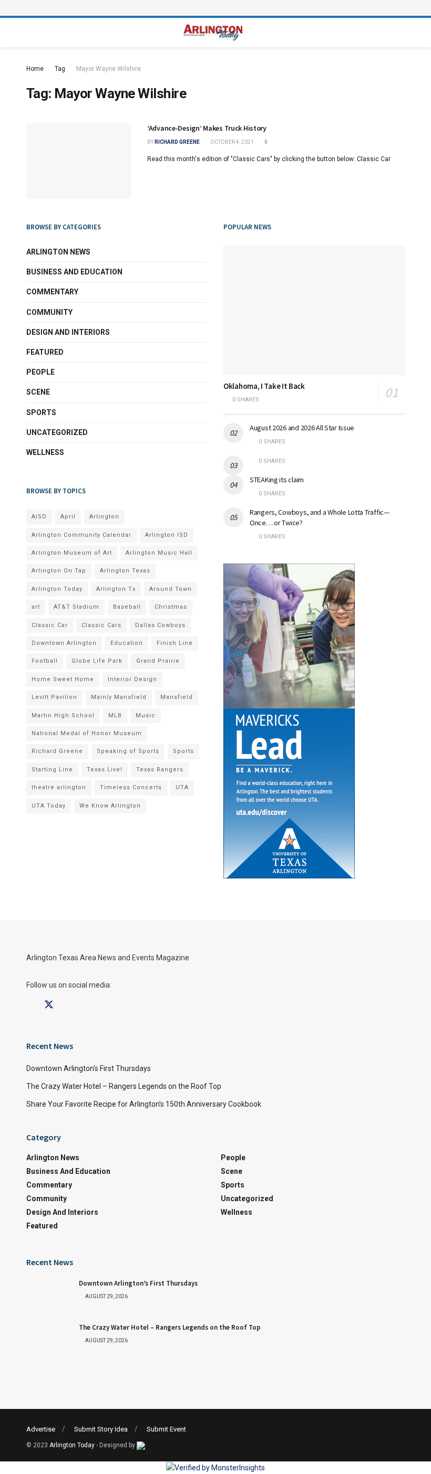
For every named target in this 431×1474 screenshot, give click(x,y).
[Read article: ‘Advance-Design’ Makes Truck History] (78, 160)
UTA (182, 787)
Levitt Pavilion (54, 697)
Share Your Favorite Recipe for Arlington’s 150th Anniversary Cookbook (143, 1104)
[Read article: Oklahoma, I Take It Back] (314, 310)
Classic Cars (101, 625)
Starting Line (52, 769)
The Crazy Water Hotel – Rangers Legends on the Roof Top (123, 1086)
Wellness (45, 452)
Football (45, 661)
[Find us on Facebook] (30, 1005)
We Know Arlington (110, 805)
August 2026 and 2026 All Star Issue (302, 427)
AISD (39, 516)
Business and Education (74, 272)
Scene (38, 392)
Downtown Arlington (64, 643)
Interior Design (132, 679)
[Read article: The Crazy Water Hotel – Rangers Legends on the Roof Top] (50, 1339)
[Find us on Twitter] (49, 1005)
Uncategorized (57, 432)
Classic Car (50, 625)
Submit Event (166, 1429)
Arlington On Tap (59, 570)
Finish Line (175, 643)
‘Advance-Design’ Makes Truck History (206, 128)
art (36, 606)
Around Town (170, 589)
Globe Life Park (96, 661)
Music (146, 715)
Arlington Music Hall (159, 552)
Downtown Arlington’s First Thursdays (88, 1068)
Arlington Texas (125, 570)
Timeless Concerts (131, 787)
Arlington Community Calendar (81, 535)
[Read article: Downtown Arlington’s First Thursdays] (50, 1295)
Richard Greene (177, 142)
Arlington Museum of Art (72, 552)
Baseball (127, 606)
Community (49, 312)
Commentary (52, 292)
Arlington (104, 516)
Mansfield (176, 697)
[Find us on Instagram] (67, 1005)
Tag (60, 68)
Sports (41, 412)
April (68, 516)
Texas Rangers (159, 769)
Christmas (171, 606)
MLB (115, 715)
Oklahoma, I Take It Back (264, 386)
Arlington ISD (166, 535)
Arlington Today (57, 589)
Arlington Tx (116, 589)
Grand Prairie (158, 661)
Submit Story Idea (101, 1429)
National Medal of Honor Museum (87, 733)
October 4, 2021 (231, 142)
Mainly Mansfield (119, 697)
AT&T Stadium (76, 606)
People (40, 372)
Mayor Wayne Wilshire (108, 68)
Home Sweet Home (63, 679)
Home (35, 68)
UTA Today (49, 805)
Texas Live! (104, 769)
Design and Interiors (68, 332)
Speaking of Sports (128, 751)
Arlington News (58, 252)
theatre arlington (59, 787)
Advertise (40, 1429)
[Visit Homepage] (213, 32)
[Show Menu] (215, 8)
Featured (45, 352)
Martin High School (63, 715)
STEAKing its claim (277, 479)
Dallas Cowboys (160, 625)
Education (126, 643)
